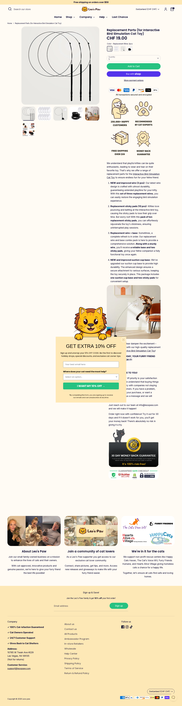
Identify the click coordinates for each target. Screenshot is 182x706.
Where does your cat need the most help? (84, 371)
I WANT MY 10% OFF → (91, 386)
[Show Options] (116, 377)
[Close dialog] (123, 340)
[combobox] (90, 377)
